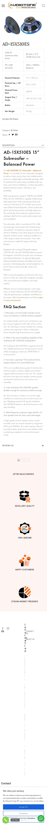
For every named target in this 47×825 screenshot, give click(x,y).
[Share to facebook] (9, 135)
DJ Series (14, 130)
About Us (30, 639)
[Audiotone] (23, 5)
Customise (23, 813)
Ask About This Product (10, 119)
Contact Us (30, 632)
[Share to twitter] (13, 135)
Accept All (23, 807)
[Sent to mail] (16, 135)
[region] (23, 806)
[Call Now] (5, 820)
